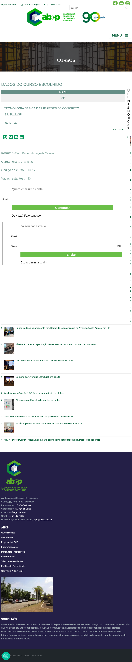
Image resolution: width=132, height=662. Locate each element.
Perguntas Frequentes (13, 552)
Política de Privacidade (13, 566)
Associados (7, 537)
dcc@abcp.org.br (31, 4)
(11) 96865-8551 (23, 505)
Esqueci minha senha (34, 262)
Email (5, 199)
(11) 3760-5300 (54, 4)
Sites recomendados (12, 561)
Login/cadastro (8, 4)
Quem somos (8, 532)
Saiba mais (118, 129)
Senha (14, 246)
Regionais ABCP (9, 542)
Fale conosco (32, 215)
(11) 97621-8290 (23, 508)
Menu (117, 35)
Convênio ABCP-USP (12, 571)
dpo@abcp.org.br (43, 519)
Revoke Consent (6, 656)
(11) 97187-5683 (16, 516)
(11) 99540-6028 (17, 512)
